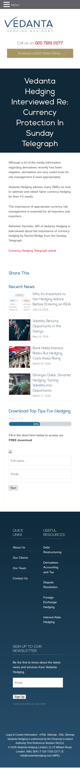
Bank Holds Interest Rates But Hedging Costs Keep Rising (48, 353)
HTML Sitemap (48, 734)
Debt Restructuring (52, 550)
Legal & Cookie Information (21, 734)
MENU (15, 5)
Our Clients (20, 557)
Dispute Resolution (50, 585)
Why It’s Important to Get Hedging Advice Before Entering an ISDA (52, 299)
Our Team (19, 568)
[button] (7, 4)
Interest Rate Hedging (52, 620)
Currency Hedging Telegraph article (32, 250)
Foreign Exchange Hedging (50, 602)
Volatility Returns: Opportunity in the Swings (47, 326)
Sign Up (19, 696)
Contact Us (20, 578)
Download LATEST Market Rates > (40, 53)
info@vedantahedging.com (36, 755)
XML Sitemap (66, 734)
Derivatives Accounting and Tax (50, 567)
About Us (19, 547)
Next (13, 487)
